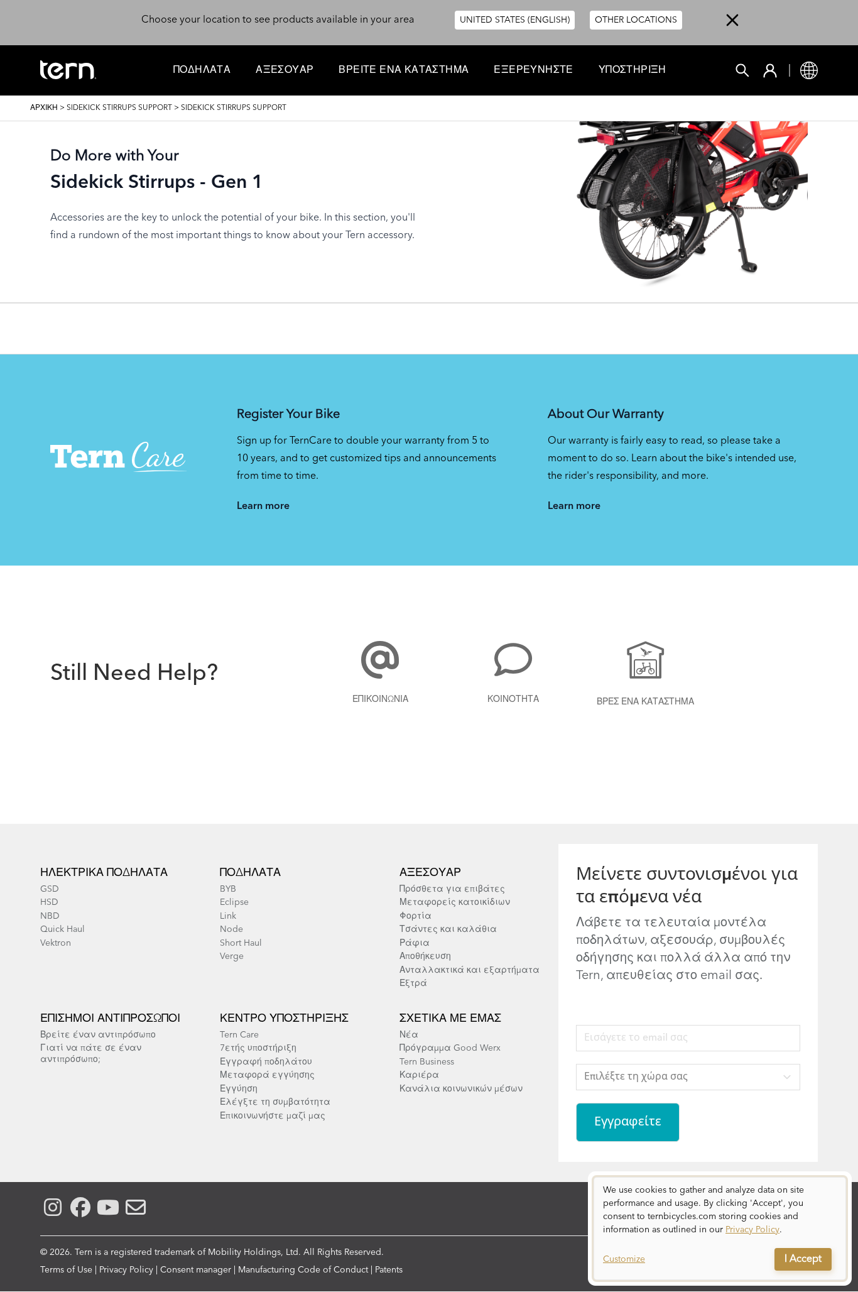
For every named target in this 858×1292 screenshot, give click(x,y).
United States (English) (515, 20)
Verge (232, 956)
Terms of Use (66, 1270)
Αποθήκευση (425, 956)
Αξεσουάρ (284, 70)
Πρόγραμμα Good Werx (450, 1048)
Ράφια (414, 943)
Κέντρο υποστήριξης (284, 1018)
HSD (49, 902)
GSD (49, 889)
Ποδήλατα (202, 70)
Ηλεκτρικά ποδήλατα (104, 873)
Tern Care (239, 1035)
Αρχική (44, 108)
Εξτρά (413, 983)
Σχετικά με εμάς (450, 1018)
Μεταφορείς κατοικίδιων (454, 902)
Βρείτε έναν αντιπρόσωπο (98, 1035)
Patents (389, 1270)
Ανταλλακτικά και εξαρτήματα (469, 970)
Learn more (263, 506)
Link (228, 916)
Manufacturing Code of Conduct (303, 1270)
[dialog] (719, 1228)
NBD (50, 916)
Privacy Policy (126, 1270)
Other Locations (636, 20)
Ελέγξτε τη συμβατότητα (275, 1102)
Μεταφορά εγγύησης (267, 1075)
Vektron (55, 943)
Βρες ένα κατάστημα (645, 702)
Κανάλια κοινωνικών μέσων (461, 1089)
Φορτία (415, 916)
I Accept (803, 1259)
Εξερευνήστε (533, 70)
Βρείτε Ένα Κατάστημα (404, 70)
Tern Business (426, 1062)
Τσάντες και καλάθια (448, 929)
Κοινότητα (513, 699)
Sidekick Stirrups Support (119, 108)
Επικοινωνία (380, 699)
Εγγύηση (239, 1089)
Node (231, 929)
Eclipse (234, 902)
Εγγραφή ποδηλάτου (266, 1062)
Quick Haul (62, 929)
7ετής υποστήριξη (258, 1048)
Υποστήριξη (632, 70)
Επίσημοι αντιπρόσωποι (110, 1018)
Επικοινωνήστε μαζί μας (272, 1116)
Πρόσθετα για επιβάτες (452, 889)
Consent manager (195, 1270)
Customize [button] (624, 1259)
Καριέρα (419, 1075)
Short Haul (241, 943)
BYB (228, 889)
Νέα (408, 1035)
